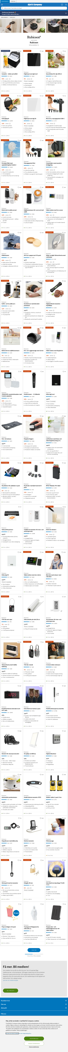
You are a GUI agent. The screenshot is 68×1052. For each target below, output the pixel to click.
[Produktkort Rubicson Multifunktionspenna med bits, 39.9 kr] (56, 694)
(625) (55, 307)
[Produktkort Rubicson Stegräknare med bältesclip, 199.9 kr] (12, 827)
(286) (33, 441)
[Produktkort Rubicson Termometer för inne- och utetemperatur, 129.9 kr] (56, 605)
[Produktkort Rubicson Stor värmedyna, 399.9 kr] (12, 425)
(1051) (55, 623)
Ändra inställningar (34, 1047)
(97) (33, 489)
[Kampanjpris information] (9, 79)
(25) (55, 259)
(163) (11, 487)
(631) (33, 307)
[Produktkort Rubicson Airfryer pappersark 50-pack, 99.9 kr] (34, 241)
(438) (55, 667)
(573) (33, 710)
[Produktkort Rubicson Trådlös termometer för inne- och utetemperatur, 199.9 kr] (34, 515)
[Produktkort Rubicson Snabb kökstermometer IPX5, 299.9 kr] (34, 783)
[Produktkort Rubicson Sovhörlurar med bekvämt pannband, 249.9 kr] (34, 289)
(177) (55, 120)
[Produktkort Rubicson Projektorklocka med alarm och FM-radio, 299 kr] (12, 694)
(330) (33, 843)
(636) (55, 396)
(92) (33, 885)
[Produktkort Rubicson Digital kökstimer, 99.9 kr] (56, 739)
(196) (33, 257)
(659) (33, 352)
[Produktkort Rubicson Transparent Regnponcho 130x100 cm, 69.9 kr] (34, 913)
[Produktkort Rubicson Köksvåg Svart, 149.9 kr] (56, 380)
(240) (33, 621)
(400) (55, 756)
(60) (33, 667)
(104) (55, 887)
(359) (55, 487)
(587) (11, 306)
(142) (55, 531)
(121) (11, 929)
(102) (55, 932)
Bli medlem (10, 990)
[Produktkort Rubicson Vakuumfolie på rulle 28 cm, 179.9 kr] (34, 605)
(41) (11, 621)
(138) (11, 398)
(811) (11, 76)
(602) (55, 212)
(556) (33, 214)
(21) (33, 930)
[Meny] (2, 5)
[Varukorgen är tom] (66, 5)
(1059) (11, 712)
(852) (55, 578)
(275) (55, 799)
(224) (11, 257)
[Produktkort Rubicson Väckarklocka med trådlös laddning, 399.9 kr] (12, 651)
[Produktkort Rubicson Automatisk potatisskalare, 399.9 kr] (12, 783)
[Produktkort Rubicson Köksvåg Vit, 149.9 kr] (12, 561)
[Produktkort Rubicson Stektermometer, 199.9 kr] (34, 827)
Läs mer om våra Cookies (12, 1033)
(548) (11, 756)
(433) (11, 799)
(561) (55, 442)
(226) (33, 756)
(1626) (11, 167)
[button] (38, 45)
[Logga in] (62, 5)
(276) (33, 396)
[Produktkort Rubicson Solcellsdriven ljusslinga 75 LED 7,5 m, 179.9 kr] (56, 869)
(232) (55, 843)
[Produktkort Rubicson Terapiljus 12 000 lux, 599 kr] (34, 739)
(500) (33, 165)
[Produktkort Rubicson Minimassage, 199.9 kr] (56, 827)
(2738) (55, 710)
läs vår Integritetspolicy (25, 1033)
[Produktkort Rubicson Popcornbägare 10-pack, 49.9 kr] (12, 913)
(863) (33, 76)
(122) (11, 352)
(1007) (55, 167)
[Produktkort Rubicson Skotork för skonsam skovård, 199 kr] (12, 739)
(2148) (33, 533)
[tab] (5, 1)
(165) (11, 531)
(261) (33, 799)
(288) (55, 76)
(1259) (11, 120)
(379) (11, 843)
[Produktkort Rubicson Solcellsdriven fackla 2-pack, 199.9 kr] (34, 694)
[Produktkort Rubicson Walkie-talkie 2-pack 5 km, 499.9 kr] (56, 783)
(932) (11, 212)
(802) (55, 352)
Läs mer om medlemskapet (10, 980)
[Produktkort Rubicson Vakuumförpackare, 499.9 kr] (12, 515)
